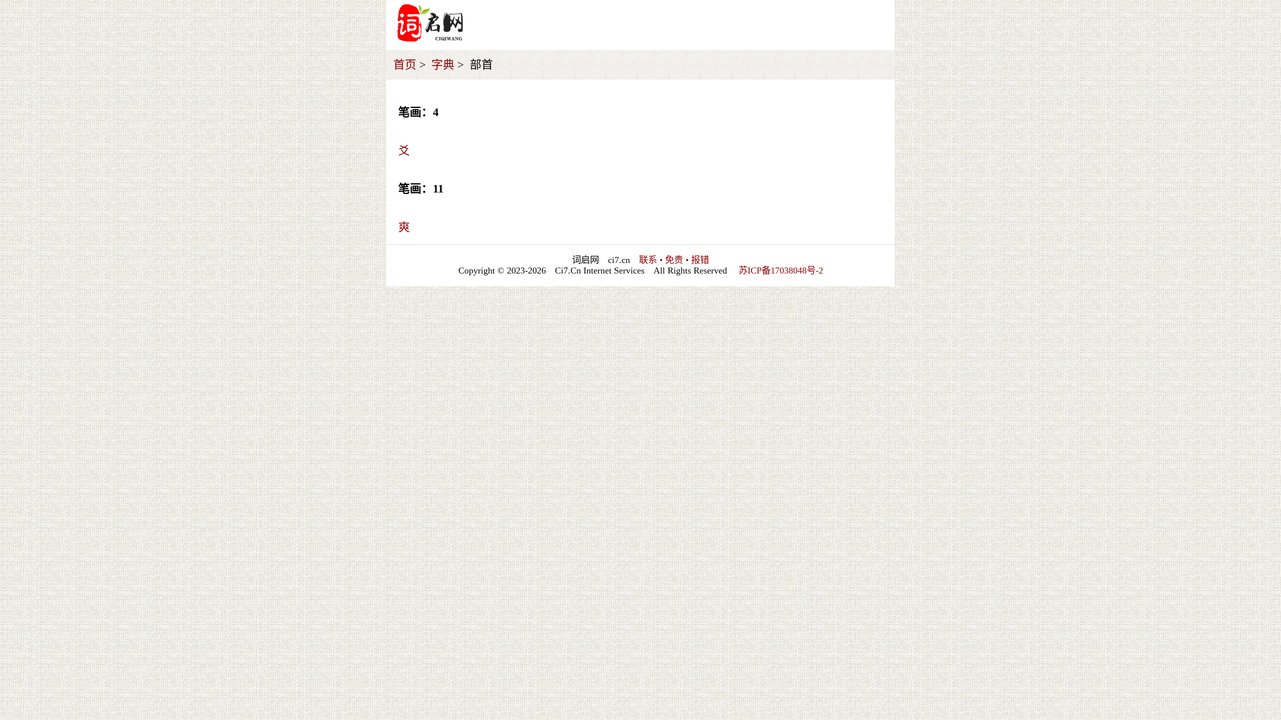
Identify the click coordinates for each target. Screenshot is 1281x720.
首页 (404, 64)
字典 (442, 64)
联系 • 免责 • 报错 (674, 260)
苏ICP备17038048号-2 (781, 271)
